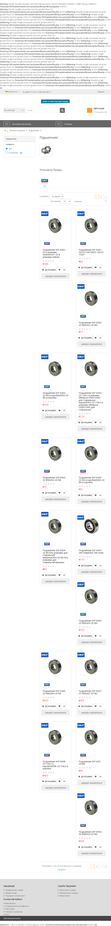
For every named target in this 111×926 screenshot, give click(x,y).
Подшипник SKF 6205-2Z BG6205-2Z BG (90, 621)
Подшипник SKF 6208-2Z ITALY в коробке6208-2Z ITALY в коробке (55, 765)
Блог (7, 914)
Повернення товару (68, 893)
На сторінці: (56, 201)
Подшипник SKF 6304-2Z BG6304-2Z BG (90, 833)
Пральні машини (17, 130)
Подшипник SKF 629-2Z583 (90, 762)
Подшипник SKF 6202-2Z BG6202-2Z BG (90, 323)
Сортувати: (44, 196)
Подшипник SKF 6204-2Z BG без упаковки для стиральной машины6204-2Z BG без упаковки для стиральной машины (55, 556)
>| (105, 200)
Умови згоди (11, 893)
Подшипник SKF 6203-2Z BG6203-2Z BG (54, 478)
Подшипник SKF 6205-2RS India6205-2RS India (91, 551)
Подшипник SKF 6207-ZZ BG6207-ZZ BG (90, 692)
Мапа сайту (64, 895)
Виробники (10, 903)
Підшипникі (34, 130)
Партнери (9, 909)
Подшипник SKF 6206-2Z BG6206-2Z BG (54, 692)
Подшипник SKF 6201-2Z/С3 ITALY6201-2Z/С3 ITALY (91, 252)
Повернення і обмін (14, 890)
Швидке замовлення (55, 276)
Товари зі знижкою (14, 911)
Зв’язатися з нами (67, 890)
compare (78, 201)
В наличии (13, 152)
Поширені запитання (15, 895)
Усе (10, 148)
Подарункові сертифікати (17, 906)
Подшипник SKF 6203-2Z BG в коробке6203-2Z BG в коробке (91, 480)
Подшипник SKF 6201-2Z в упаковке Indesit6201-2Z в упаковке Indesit (54, 253)
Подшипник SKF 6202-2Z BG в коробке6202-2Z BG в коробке (55, 395)
